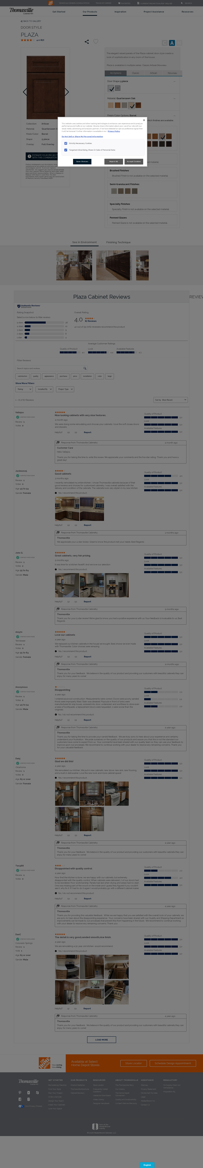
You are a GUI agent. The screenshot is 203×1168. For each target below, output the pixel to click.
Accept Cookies (134, 161)
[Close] (144, 120)
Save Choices (82, 161)
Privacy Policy (114, 131)
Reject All (114, 161)
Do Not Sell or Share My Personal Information (82, 137)
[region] (102, 142)
